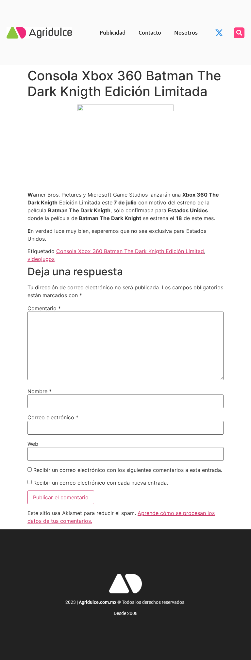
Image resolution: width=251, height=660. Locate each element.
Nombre (39, 391)
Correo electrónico (52, 417)
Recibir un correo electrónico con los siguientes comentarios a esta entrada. (127, 470)
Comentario (44, 308)
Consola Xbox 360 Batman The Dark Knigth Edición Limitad (130, 251)
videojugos (41, 259)
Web (32, 443)
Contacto (150, 32)
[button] (239, 32)
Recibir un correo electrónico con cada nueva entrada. (100, 482)
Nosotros (186, 32)
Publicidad (113, 32)
